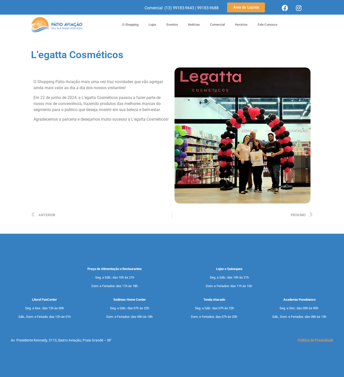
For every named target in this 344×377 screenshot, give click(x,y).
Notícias (194, 24)
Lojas (152, 24)
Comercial (217, 24)
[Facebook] (285, 8)
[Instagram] (298, 8)
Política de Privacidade (315, 340)
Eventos (172, 24)
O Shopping (130, 24)
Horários (241, 24)
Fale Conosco (267, 24)
